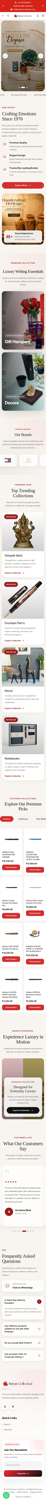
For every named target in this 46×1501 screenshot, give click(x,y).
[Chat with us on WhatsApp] (6, 1495)
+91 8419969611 (24, 2)
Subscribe (21, 1473)
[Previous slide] (3, 6)
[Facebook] (13, 1407)
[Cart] (43, 15)
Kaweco (6, 819)
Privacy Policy (9, 1492)
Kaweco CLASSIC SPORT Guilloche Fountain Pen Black (10, 994)
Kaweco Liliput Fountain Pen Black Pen (10, 902)
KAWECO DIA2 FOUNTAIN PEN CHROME (8, 854)
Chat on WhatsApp (23, 1287)
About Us (8, 1429)
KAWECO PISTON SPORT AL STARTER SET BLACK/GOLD (34, 948)
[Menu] (3, 16)
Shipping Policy (36, 1492)
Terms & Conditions (23, 1497)
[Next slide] (42, 6)
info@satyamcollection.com (24, 9)
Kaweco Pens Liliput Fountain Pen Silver (34, 901)
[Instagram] (5, 1407)
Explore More (21, 185)
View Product (11, 867)
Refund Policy (22, 1492)
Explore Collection (21, 1110)
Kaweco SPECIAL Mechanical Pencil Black (33, 994)
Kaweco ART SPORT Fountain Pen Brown (10, 947)
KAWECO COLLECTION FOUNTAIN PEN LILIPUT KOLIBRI (33, 856)
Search (7, 1424)
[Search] (8, 15)
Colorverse (23, 819)
